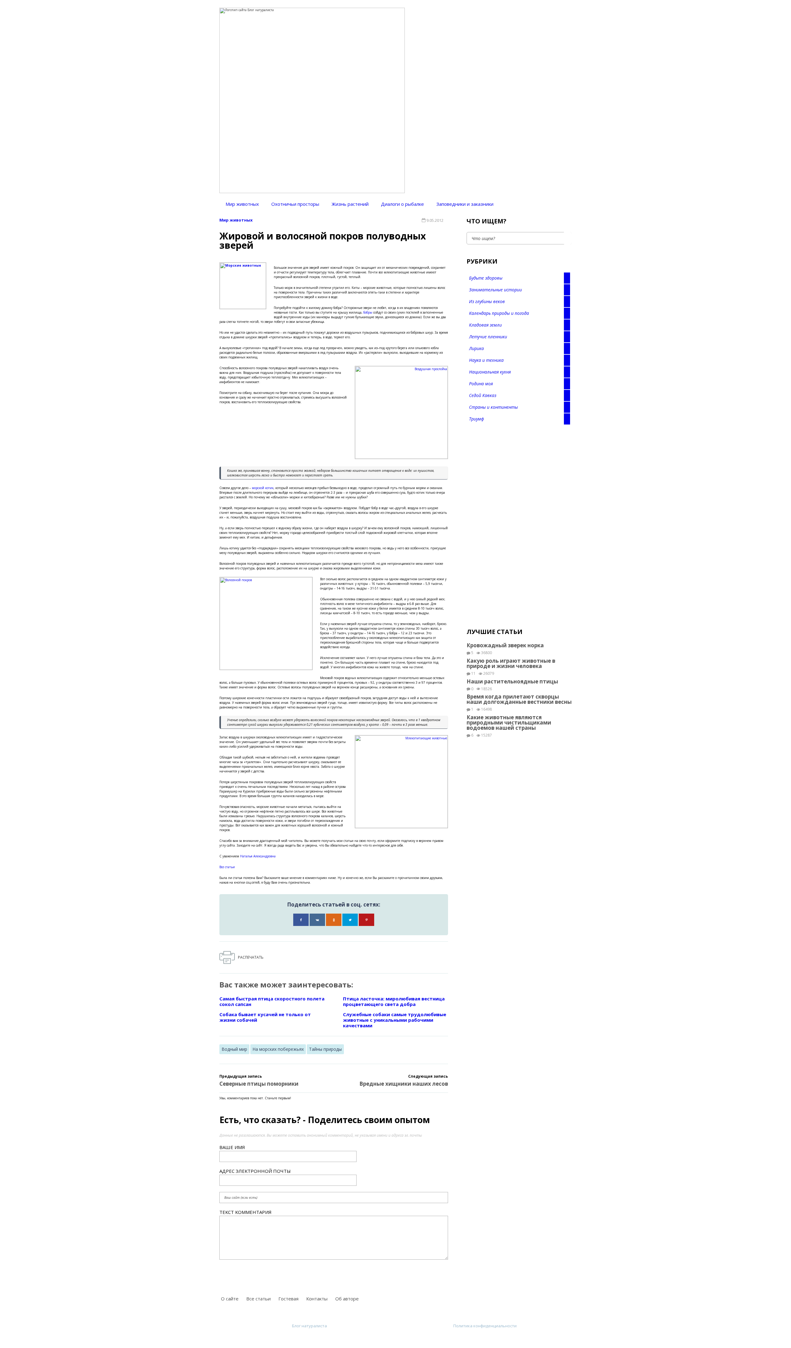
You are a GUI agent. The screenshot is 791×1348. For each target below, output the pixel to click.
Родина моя (481, 384)
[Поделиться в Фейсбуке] (301, 920)
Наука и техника (486, 360)
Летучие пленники (488, 337)
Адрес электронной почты (255, 1171)
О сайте (230, 1298)
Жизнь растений (350, 204)
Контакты (317, 1298)
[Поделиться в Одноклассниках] (333, 920)
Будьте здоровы (485, 278)
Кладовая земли (485, 325)
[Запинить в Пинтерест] (366, 920)
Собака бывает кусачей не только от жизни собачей (265, 1017)
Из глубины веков (487, 301)
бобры (367, 312)
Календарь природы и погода (499, 313)
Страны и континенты (493, 407)
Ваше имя (232, 1147)
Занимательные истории (495, 290)
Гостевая (288, 1298)
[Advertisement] (513, 526)
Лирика (476, 348)
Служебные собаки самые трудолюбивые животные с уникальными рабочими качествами (394, 1020)
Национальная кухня (490, 372)
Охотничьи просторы (295, 204)
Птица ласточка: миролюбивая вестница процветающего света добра (394, 1001)
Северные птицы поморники (258, 1083)
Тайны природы (325, 1049)
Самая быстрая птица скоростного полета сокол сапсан (271, 1001)
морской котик (262, 488)
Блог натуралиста (309, 1326)
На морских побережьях (278, 1049)
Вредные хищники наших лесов (403, 1083)
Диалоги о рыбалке (402, 204)
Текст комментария (245, 1212)
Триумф (476, 419)
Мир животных (242, 204)
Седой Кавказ (482, 395)
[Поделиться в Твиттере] (350, 920)
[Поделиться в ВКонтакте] (317, 920)
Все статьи (227, 867)
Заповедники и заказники (464, 204)
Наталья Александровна (258, 856)
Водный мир (234, 1049)
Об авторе (347, 1298)
